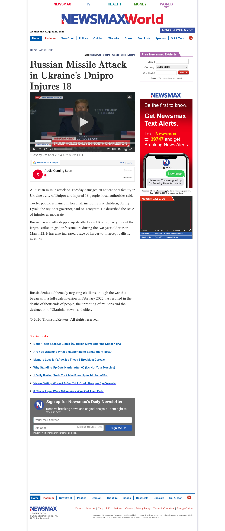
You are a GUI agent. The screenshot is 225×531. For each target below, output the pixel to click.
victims (131, 55)
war (99, 55)
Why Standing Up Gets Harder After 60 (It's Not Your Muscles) (74, 367)
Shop (100, 508)
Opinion (98, 38)
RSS (108, 508)
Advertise (90, 508)
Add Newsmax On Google (47, 163)
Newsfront (67, 38)
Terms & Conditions (163, 508)
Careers (129, 508)
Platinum (50, 38)
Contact (79, 508)
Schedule (176, 230)
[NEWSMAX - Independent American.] (112, 18)
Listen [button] (144, 230)
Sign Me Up (118, 428)
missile (115, 55)
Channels (159, 230)
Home (35, 38)
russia (92, 55)
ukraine (106, 55)
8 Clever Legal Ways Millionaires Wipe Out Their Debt (68, 391)
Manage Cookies (185, 508)
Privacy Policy (143, 508)
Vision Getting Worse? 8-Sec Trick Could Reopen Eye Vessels (74, 383)
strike (123, 55)
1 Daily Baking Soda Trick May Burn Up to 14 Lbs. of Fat (70, 375)
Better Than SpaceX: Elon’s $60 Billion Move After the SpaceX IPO (77, 343)
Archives (118, 508)
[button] (191, 38)
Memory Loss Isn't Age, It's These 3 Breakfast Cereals (69, 359)
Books (129, 38)
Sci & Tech (177, 38)
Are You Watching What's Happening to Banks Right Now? (72, 351)
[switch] (51, 149)
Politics (83, 38)
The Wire (113, 38)
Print (122, 162)
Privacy (36, 433)
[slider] (82, 143)
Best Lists (144, 38)
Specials (160, 38)
